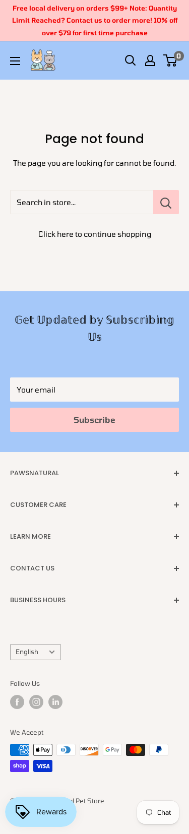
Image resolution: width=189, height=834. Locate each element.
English (27, 652)
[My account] (150, 60)
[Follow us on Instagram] (36, 702)
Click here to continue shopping (94, 233)
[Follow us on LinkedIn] (55, 702)
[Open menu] (15, 61)
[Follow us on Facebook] (17, 702)
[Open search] (130, 60)
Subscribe (94, 419)
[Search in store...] (166, 202)
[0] (170, 60)
